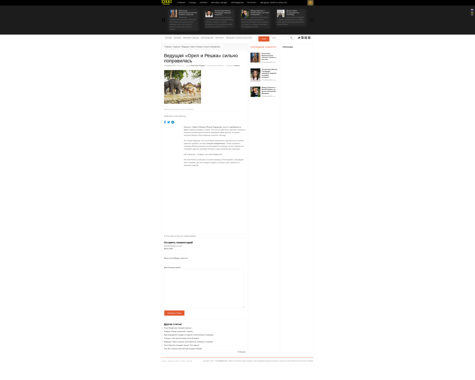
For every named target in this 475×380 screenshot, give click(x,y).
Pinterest (306, 37)
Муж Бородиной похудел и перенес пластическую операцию (189, 335)
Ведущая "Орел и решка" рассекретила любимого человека (188, 342)
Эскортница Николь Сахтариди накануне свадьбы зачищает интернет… (269, 73)
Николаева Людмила (198, 65)
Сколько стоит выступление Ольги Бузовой (181, 338)
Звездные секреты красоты (273, 3)
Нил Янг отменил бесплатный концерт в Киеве (183, 349)
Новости (166, 3)
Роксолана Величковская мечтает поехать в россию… (269, 56)
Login (304, 3)
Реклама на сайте (173, 361)
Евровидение (237, 3)
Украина (203, 3)
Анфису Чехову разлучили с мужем (178, 331)
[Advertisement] (225, 87)
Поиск (263, 39)
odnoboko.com (222, 361)
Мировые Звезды (219, 3)
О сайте (182, 361)
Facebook (302, 37)
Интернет (252, 3)
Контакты (189, 361)
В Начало (242, 352)
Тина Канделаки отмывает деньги (177, 328)
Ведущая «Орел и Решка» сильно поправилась (201, 47)
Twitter (299, 37)
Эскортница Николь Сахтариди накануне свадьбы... (223, 12)
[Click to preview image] (184, 88)
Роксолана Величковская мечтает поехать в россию (188, 12)
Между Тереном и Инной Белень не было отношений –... (260, 12)
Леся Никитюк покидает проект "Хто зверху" (182, 345)
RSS (310, 3)
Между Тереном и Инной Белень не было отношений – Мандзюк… (269, 90)
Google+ (309, 37)
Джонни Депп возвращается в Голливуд (292, 12)
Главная (181, 3)
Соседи (192, 3)
